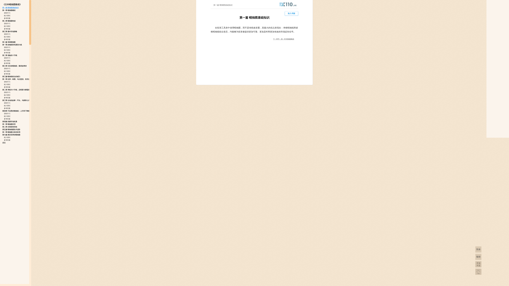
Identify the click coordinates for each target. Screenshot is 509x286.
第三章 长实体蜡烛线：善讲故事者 (14, 66)
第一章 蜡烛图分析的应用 (11, 132)
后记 (4, 143)
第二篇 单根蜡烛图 (9, 42)
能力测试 (7, 16)
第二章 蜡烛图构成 (9, 21)
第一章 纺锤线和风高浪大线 (12, 45)
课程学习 (7, 13)
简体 (478, 249)
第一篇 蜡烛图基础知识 (10, 8)
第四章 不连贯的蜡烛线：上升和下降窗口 (16, 111)
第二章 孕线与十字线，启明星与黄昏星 (16, 90)
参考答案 (7, 18)
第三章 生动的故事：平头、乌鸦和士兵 (16, 100)
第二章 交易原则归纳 (9, 127)
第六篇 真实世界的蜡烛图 (11, 135)
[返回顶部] (478, 272)
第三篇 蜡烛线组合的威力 (11, 76)
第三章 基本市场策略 (9, 31)
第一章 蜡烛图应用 (9, 124)
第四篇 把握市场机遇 (9, 121)
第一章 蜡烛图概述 (9, 10)
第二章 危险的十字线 (9, 55)
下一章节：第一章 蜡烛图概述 (283, 39)
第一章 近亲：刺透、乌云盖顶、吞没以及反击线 (19, 79)
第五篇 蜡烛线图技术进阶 (11, 129)
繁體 (478, 257)
